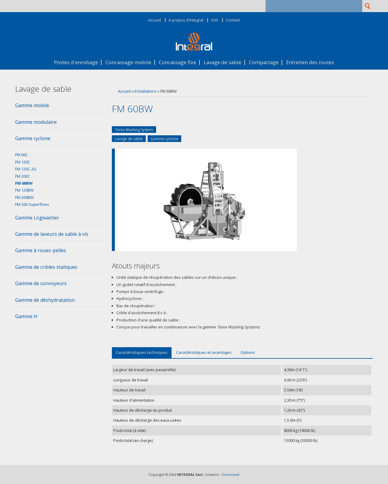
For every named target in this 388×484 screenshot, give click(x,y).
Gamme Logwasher (37, 217)
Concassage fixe (177, 62)
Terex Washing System (134, 129)
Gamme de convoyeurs (41, 283)
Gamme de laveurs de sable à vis (51, 234)
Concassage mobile (128, 62)
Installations (145, 91)
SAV (214, 20)
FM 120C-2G (25, 169)
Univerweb (230, 474)
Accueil (154, 20)
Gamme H (26, 316)
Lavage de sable (222, 62)
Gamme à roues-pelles (40, 250)
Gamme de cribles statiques (46, 267)
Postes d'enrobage (76, 62)
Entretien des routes (310, 62)
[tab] (60, 107)
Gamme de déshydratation (45, 300)
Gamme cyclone (164, 138)
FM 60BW (24, 183)
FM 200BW (24, 197)
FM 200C (22, 176)
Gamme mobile (32, 105)
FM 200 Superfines (32, 204)
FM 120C (22, 162)
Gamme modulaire (36, 122)
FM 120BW (24, 190)
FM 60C (21, 154)
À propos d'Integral (186, 20)
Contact (233, 20)
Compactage (264, 62)
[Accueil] (194, 49)
